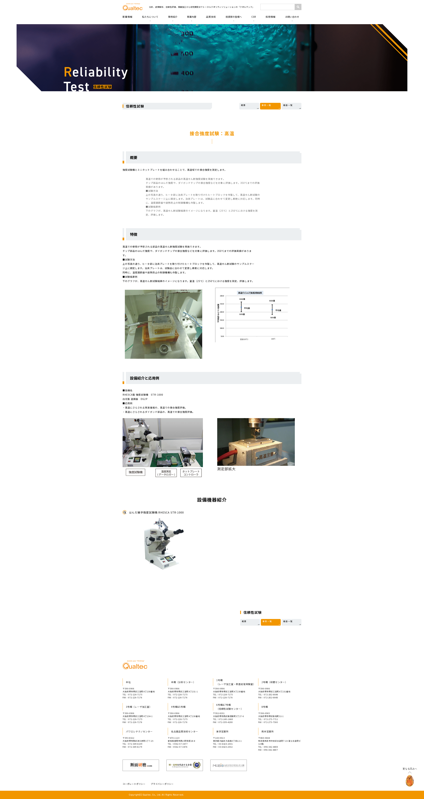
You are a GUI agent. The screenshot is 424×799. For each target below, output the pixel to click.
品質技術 (211, 16)
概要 (243, 105)
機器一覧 (288, 105)
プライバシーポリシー (162, 783)
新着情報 (127, 16)
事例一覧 (266, 105)
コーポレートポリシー (134, 783)
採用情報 (271, 16)
